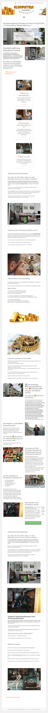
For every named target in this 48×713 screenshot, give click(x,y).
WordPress (39, 709)
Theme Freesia (28, 709)
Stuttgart (36, 511)
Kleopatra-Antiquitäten (15, 709)
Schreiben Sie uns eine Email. (13, 697)
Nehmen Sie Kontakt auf (34, 523)
